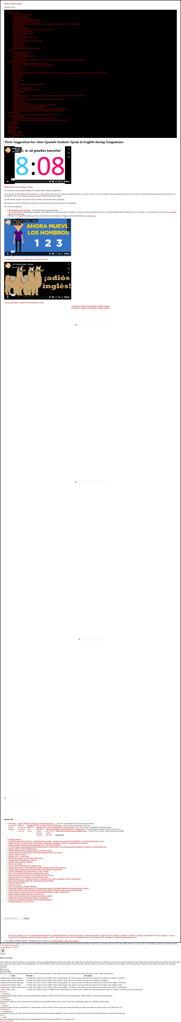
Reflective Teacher (27, 937)
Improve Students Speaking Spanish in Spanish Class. (26, 894)
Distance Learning (14, 839)
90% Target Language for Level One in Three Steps (25, 858)
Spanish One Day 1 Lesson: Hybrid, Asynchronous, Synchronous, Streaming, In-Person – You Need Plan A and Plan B (48, 843)
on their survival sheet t (34, 196)
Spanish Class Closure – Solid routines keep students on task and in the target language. (37, 867)
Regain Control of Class (44, 937)
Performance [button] (4, 997)
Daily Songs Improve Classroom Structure (84, 935)
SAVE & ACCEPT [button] (6, 1021)
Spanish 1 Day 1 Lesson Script (18, 856)
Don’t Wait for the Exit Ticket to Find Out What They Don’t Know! (30, 875)
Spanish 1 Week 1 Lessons (17, 854)
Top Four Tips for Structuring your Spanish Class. (24, 866)
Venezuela (108, 937)
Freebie (131, 935)
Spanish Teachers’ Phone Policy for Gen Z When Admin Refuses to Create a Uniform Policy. (39, 892)
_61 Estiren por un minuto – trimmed (16, 259)
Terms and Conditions (71, 941)
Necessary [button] (3, 968)
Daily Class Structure (15, 864)
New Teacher (162, 935)
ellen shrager (21, 187)
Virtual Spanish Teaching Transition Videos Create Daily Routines (30, 850)
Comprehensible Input (58, 935)
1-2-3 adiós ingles (89, 216)
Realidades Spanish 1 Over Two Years (21, 901)
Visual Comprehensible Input (124, 937)
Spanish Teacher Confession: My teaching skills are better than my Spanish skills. (35, 869)
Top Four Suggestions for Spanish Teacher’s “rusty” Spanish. (28, 871)
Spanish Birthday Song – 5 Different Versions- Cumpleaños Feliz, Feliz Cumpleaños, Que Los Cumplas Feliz (44, 879)
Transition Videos (82, 937)
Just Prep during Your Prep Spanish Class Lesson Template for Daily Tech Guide (35, 852)
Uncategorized (96, 937)
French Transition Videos (16, 882)
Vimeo (30, 187)
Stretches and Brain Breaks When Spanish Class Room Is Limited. (30, 896)
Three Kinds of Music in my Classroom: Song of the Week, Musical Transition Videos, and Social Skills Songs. (45, 890)
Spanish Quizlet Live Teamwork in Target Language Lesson (28, 877)
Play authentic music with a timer (19, 210)
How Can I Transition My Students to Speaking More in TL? (28, 873)
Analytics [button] (3, 1003)
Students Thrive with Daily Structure (20, 862)
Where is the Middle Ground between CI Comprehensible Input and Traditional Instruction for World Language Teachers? (48, 888)
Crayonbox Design (56, 941)
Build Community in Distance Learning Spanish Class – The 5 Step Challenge (34, 845)
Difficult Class (106, 935)
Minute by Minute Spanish (13, 3)
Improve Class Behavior (146, 935)
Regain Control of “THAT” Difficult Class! (22, 849)
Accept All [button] (14, 947)
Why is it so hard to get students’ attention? (22, 886)
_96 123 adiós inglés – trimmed (14, 302)
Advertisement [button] (5, 1009)
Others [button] (2, 1015)
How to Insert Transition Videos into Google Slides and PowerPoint (30, 881)
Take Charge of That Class (64, 937)
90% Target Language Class (17, 935)
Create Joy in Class (14, 884)
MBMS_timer (8, 187)
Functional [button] (3, 992)
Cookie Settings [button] (5, 947)
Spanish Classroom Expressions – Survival (22, 860)
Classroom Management (39, 935)
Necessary (6, 970)
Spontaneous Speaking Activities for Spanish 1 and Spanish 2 (28, 898)
